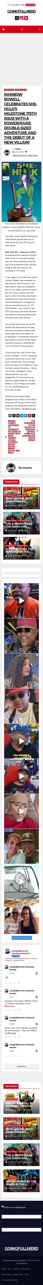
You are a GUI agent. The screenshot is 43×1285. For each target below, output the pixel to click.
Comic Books (9, 90)
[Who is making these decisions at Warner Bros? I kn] (21, 776)
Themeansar (22, 1263)
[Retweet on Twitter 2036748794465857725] (10, 1037)
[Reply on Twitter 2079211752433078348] (6, 1010)
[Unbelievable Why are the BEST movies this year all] (21, 741)
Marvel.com (30, 409)
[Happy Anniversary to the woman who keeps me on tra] (21, 916)
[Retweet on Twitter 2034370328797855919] (10, 1057)
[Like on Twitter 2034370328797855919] (15, 1057)
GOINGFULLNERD (21, 11)
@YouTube (9, 1006)
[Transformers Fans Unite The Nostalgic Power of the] (21, 600)
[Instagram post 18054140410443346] (21, 811)
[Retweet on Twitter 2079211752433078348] (10, 1010)
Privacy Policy (7, 1274)
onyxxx (18, 149)
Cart (9, 1269)
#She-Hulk (32, 155)
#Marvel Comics (20, 155)
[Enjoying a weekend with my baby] (21, 706)
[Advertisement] (21, 55)
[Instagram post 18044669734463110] (21, 881)
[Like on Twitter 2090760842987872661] (15, 983)
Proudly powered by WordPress (14, 1260)
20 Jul (12, 997)
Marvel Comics (21, 90)
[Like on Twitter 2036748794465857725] (15, 1037)
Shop (26, 1274)
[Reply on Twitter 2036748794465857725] (6, 1037)
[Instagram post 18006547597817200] (21, 635)
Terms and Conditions (10, 1280)
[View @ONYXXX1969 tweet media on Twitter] (6, 977)
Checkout (16, 1269)
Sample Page (18, 1274)
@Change (12, 1033)
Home (4, 1269)
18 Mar (12, 1051)
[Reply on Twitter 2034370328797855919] (6, 1057)
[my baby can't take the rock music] (21, 670)
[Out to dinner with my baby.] (21, 846)
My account (25, 1269)
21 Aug (12, 973)
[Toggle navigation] (22, 29)
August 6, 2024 (15, 1110)
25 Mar (12, 1024)
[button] (40, 29)
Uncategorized (24, 520)
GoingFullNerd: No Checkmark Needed (22, 968)
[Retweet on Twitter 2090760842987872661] (10, 983)
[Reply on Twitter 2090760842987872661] (6, 983)
